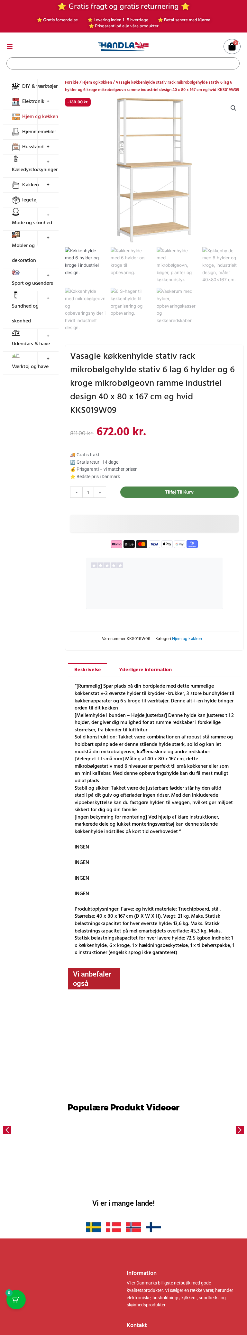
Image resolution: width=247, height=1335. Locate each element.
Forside (71, 82)
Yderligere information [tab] (145, 670)
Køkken (30, 185)
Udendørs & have (31, 344)
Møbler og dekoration (24, 253)
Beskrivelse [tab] (87, 670)
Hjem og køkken (97, 82)
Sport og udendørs (32, 283)
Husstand (32, 147)
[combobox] (118, 63)
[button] (233, 108)
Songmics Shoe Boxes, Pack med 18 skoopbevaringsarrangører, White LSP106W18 (193, 1048)
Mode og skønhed (32, 223)
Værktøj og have (30, 367)
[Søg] (233, 63)
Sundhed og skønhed (25, 313)
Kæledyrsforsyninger (35, 170)
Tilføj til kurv (179, 492)
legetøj (30, 200)
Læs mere (111, 1073)
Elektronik (33, 101)
